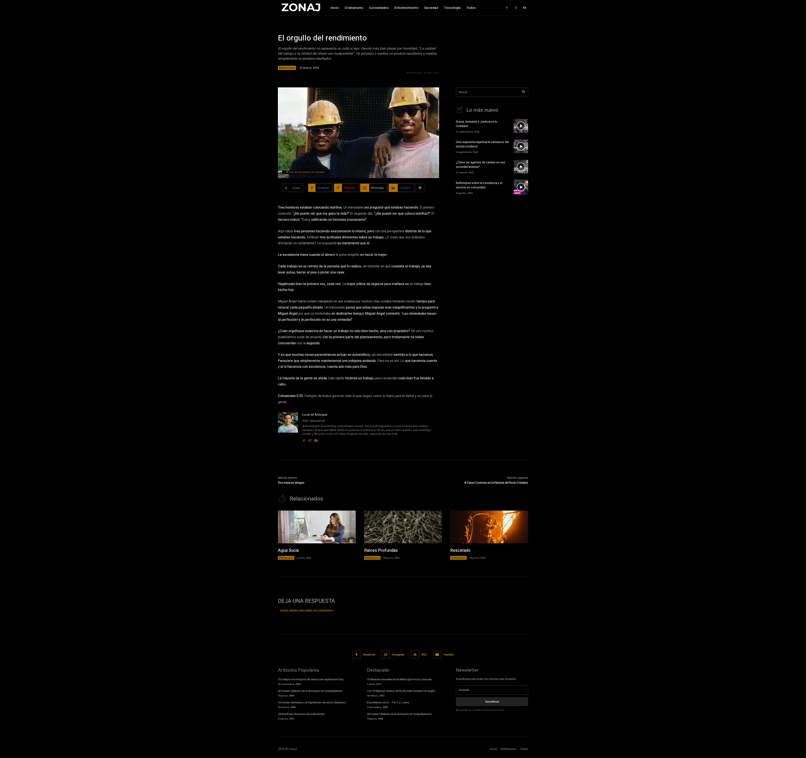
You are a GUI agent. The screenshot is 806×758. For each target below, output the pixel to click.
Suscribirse (492, 702)
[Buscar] (523, 92)
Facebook (369, 655)
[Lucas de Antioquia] (288, 427)
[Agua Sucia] (317, 527)
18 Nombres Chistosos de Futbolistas (301, 714)
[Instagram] (515, 7)
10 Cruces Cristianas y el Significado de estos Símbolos (312, 702)
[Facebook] (506, 7)
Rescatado (460, 550)
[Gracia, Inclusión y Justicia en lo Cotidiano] (521, 125)
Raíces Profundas (381, 550)
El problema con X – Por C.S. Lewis (388, 702)
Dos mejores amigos (291, 483)
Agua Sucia (288, 550)
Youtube (449, 655)
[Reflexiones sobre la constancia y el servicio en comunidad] (521, 187)
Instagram (398, 655)
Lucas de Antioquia (314, 414)
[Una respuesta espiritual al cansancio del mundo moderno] (521, 146)
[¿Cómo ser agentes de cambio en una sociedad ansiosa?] (521, 166)
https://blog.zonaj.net (313, 421)
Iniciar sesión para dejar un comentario (306, 610)
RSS (424, 655)
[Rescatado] (489, 527)
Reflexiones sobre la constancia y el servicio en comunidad (479, 185)
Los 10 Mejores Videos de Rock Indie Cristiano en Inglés (401, 691)
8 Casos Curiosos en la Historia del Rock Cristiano (496, 483)
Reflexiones (287, 68)
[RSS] (415, 655)
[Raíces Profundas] (403, 527)
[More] (420, 188)
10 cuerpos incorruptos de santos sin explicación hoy (310, 679)
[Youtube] (524, 7)
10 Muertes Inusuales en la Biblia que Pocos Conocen (399, 679)
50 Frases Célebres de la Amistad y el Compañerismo (310, 691)
